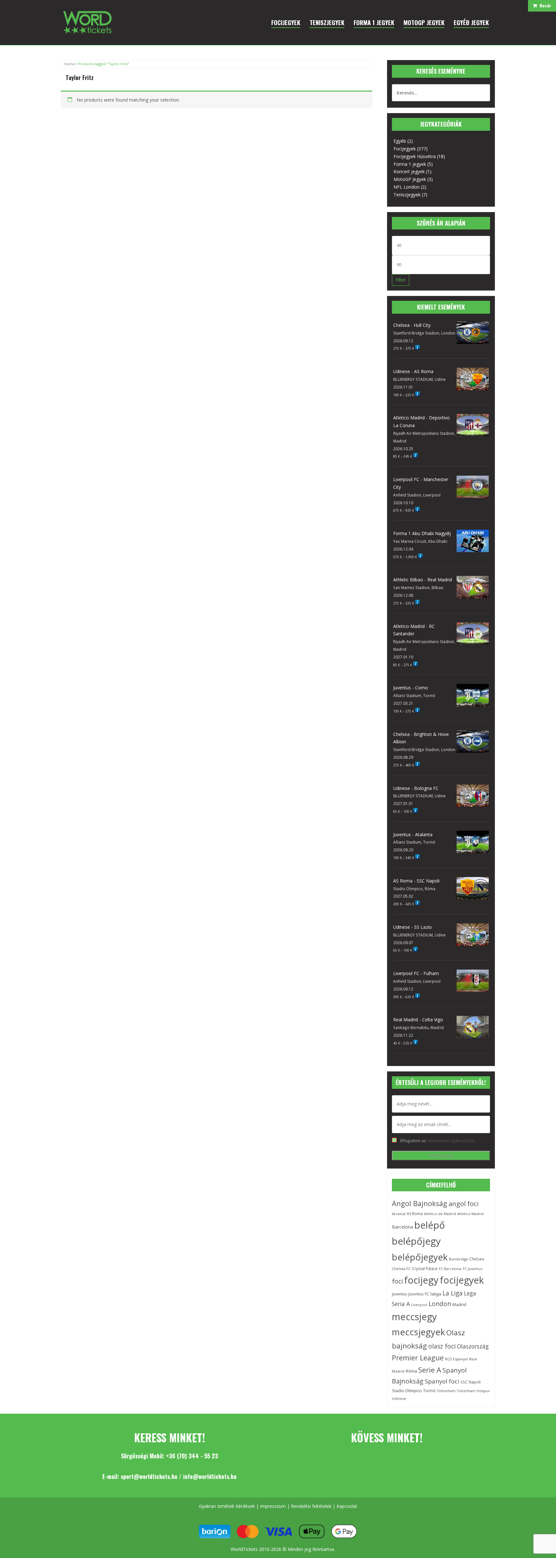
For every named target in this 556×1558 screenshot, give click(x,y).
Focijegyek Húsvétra (415, 156)
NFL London (407, 187)
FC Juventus (472, 1268)
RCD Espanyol (456, 1359)
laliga (436, 1294)
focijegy (421, 1280)
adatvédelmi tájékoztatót (450, 1140)
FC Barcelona (450, 1269)
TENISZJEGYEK (327, 22)
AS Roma (415, 1213)
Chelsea (476, 1258)
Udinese (399, 1398)
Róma (411, 1371)
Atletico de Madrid (440, 1213)
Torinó (429, 1390)
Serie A (429, 1369)
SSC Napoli (470, 1381)
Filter (400, 280)
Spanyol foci (442, 1381)
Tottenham (446, 1391)
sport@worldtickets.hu (149, 1476)
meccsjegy (414, 1316)
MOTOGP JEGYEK (423, 22)
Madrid (459, 1304)
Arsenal (398, 1213)
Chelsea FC (401, 1268)
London (440, 1304)
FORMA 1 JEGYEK (374, 22)
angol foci (463, 1203)
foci (397, 1281)
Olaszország (473, 1346)
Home (69, 63)
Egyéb (400, 141)
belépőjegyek (420, 1257)
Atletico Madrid (470, 1213)
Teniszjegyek (407, 195)
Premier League (418, 1357)
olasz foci (442, 1346)
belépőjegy (416, 1241)
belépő (429, 1225)
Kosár (544, 5)
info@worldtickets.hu (209, 1476)
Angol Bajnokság (419, 1203)
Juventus (399, 1294)
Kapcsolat (347, 1506)
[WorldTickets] (87, 22)
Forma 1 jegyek (410, 164)
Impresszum (273, 1506)
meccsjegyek (418, 1332)
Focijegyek (405, 149)
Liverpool (419, 1305)
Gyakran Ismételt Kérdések (227, 1506)
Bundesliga (458, 1259)
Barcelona (402, 1227)
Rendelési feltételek (311, 1506)
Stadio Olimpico (407, 1390)
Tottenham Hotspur (473, 1391)
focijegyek (462, 1280)
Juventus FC (418, 1293)
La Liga (452, 1293)
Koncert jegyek (409, 171)
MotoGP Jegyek (410, 179)
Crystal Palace (425, 1268)
